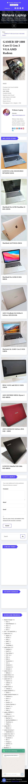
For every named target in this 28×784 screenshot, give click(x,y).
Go (23, 536)
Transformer (9, 661)
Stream (7, 708)
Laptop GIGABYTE (8, 690)
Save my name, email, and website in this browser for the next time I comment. (13, 519)
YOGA (7, 724)
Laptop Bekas (7, 675)
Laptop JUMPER (8, 712)
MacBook (6, 747)
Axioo (7, 627)
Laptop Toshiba (8, 736)
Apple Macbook (10, 623)
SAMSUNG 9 (9, 732)
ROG (7, 659)
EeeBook (8, 649)
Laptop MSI (7, 726)
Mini (7, 700)
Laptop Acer (7, 633)
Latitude (8, 683)
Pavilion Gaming (10, 704)
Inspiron (8, 681)
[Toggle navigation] (14, 25)
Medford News (15, 781)
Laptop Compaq (8, 677)
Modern (8, 728)
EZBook (8, 714)
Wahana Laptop (14, 15)
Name (5, 502)
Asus (7, 625)
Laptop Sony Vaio (8, 734)
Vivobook (8, 667)
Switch (7, 643)
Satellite (8, 743)
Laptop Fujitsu (7, 686)
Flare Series (9, 653)
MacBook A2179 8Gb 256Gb (12, 243)
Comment (5, 489)
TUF (7, 663)
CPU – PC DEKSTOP (9, 631)
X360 (7, 710)
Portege (8, 742)
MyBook (8, 673)
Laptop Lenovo (7, 716)
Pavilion (8, 702)
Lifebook (8, 688)
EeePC (7, 651)
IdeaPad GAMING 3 (11, 720)
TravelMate (8, 645)
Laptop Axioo (7, 671)
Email (4, 509)
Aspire (7, 635)
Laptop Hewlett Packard (10, 694)
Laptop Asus (7, 647)
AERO (7, 692)
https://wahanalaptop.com (18, 115)
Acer (7, 622)
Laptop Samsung (8, 730)
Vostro (7, 684)
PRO (7, 657)
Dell (7, 629)
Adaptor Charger (8, 620)
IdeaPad (8, 718)
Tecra (7, 745)
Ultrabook (8, 665)
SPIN (7, 639)
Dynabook (8, 738)
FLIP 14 (8, 655)
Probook (8, 706)
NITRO (7, 637)
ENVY (7, 698)
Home (3, 32)
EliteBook (8, 696)
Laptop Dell (7, 679)
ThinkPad (8, 722)
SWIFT (7, 641)
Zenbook (8, 669)
